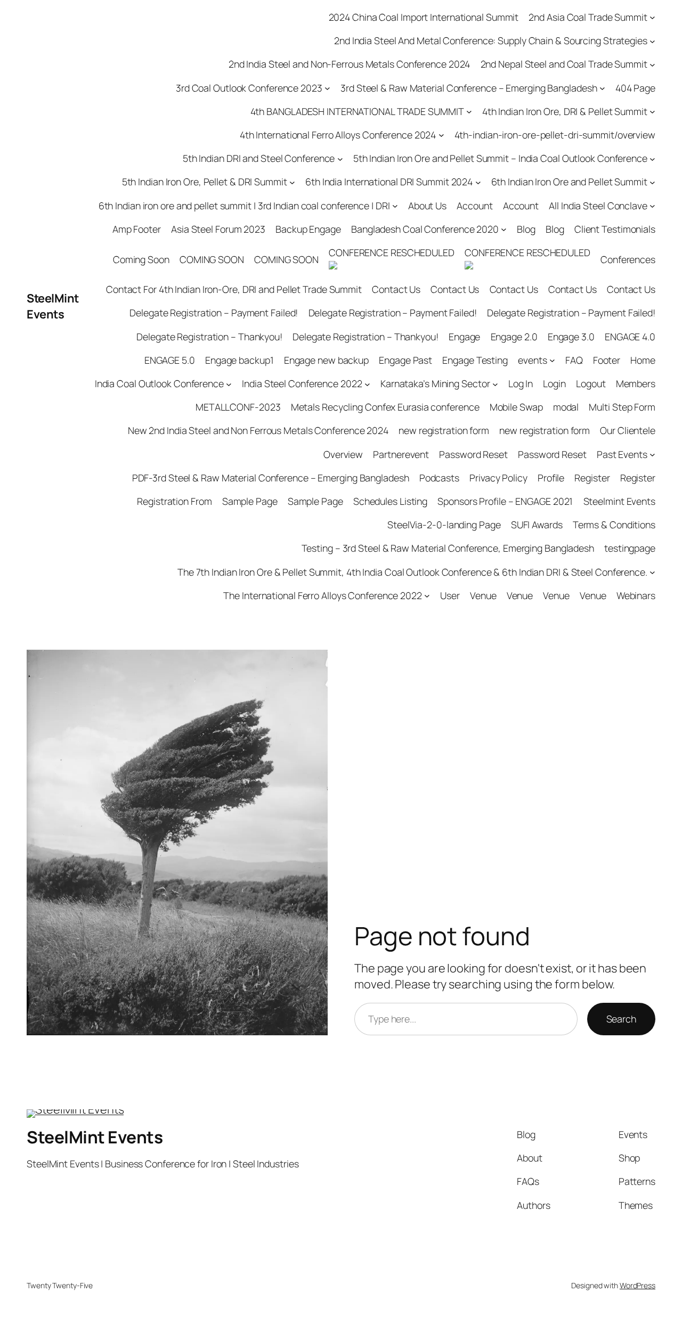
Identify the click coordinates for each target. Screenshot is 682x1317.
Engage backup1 (239, 360)
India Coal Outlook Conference (159, 383)
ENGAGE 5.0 (169, 360)
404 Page (635, 87)
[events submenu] (552, 360)
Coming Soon (141, 259)
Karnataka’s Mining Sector (435, 383)
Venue (483, 595)
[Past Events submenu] (652, 454)
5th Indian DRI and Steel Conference (259, 158)
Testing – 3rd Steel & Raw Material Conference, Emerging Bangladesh (448, 548)
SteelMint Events (53, 306)
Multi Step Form (622, 406)
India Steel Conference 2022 (302, 383)
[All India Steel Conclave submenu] (652, 206)
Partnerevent (401, 454)
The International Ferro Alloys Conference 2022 (322, 595)
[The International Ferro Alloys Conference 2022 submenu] (427, 596)
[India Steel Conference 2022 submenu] (367, 384)
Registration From (174, 501)
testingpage (629, 548)
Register (592, 477)
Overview (343, 454)
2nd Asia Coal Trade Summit (588, 17)
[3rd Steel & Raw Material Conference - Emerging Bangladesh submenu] (602, 88)
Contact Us (396, 289)
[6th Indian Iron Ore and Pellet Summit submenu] (652, 182)
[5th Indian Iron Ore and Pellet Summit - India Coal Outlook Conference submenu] (652, 158)
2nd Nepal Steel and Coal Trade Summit (564, 64)
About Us (427, 205)
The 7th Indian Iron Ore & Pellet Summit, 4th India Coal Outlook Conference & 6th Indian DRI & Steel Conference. (412, 572)
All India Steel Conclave (598, 205)
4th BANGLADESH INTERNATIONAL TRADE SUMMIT (357, 111)
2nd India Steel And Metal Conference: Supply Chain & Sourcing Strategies (490, 40)
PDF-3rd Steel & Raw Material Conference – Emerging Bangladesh (270, 477)
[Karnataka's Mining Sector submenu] (495, 384)
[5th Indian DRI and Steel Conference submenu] (340, 158)
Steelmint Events (619, 501)
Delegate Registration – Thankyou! (209, 336)
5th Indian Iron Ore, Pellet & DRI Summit (204, 181)
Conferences (627, 259)
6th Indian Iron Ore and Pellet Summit (569, 181)
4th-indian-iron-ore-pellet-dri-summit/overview (554, 134)
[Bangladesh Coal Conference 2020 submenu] (504, 229)
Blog (526, 229)
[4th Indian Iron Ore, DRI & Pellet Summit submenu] (652, 111)
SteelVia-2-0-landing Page (444, 524)
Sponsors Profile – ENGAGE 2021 (505, 501)
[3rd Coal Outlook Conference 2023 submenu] (327, 88)
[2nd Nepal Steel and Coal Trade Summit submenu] (652, 65)
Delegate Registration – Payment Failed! (213, 312)
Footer (606, 360)
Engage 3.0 (571, 336)
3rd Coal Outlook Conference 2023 (249, 87)
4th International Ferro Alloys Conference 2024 (338, 134)
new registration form (444, 430)
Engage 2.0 (514, 336)
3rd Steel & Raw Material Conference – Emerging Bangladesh (468, 87)
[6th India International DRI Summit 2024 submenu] (478, 182)
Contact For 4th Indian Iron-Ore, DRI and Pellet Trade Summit (234, 289)
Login (554, 383)
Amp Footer (136, 229)
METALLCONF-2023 (238, 406)
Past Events (622, 454)
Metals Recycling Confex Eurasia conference (385, 406)
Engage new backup (326, 360)
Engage (464, 336)
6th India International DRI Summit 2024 (389, 181)
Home (642, 360)
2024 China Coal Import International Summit (424, 17)
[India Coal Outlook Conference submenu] (229, 384)
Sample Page (250, 501)
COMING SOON (212, 259)
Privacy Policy (498, 477)
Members (635, 383)
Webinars (635, 595)
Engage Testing (475, 360)
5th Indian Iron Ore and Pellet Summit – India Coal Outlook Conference (500, 158)
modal (566, 406)
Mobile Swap (516, 406)
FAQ (574, 360)
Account (474, 205)
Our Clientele (627, 430)
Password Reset (473, 454)
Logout (590, 383)
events (532, 360)
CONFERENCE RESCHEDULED (391, 252)
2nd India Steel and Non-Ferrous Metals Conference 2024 (349, 64)
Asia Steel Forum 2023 (218, 229)
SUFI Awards (537, 524)
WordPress (637, 1285)
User (450, 595)
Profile (551, 477)
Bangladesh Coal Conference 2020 (425, 229)
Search (621, 1018)
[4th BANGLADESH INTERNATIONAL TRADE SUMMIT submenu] (469, 111)
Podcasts (439, 477)
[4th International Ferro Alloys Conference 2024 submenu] (441, 135)
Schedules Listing (390, 501)
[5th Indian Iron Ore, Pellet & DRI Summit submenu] (292, 182)
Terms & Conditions (614, 524)
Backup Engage (308, 229)
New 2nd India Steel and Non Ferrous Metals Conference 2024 (258, 430)
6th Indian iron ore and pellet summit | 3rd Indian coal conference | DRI (244, 205)
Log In (520, 383)
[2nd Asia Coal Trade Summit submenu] (652, 17)
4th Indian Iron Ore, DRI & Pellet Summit (564, 111)
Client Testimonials (614, 229)
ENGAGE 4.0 (630, 336)
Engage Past (405, 360)
